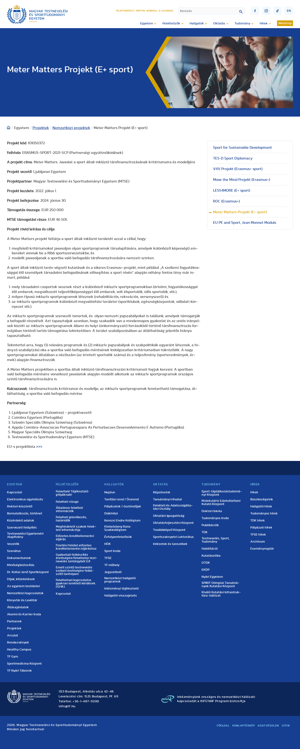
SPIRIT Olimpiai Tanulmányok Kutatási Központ (220, 584)
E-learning (166, 10)
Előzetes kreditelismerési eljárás (75, 537)
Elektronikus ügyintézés (25, 499)
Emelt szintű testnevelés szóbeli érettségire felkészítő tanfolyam (75, 571)
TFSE (108, 558)
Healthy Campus (19, 649)
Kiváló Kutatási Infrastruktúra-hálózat (221, 594)
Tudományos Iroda (215, 518)
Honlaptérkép (243, 725)
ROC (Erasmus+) (226, 201)
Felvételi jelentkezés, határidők (71, 519)
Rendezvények (18, 642)
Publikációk (210, 525)
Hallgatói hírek (261, 506)
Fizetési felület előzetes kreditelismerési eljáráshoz (76, 547)
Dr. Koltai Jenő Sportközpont (28, 572)
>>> (39, 447)
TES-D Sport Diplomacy (233, 158)
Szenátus (14, 551)
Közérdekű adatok (20, 520)
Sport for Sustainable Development (242, 147)
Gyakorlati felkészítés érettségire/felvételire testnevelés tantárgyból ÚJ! (76, 558)
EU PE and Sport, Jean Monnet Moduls (244, 222)
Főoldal (223, 725)
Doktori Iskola (212, 511)
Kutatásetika (211, 555)
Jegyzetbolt (113, 572)
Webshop (285, 23)
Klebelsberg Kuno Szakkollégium (117, 528)
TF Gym (12, 656)
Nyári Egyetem (212, 576)
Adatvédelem (268, 725)
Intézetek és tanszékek (170, 544)
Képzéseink (161, 492)
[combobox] (211, 11)
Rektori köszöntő (19, 506)
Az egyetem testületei (23, 586)
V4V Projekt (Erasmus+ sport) (237, 169)
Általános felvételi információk (69, 509)
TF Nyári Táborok (19, 670)
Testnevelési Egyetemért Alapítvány (25, 535)
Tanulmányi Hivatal (167, 499)
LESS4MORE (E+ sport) (231, 190)
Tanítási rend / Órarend (121, 499)
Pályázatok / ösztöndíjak (122, 506)
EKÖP (206, 569)
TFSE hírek (258, 534)
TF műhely (112, 565)
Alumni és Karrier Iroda (24, 614)
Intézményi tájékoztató (121, 588)
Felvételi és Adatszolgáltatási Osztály (173, 507)
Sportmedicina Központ (24, 663)
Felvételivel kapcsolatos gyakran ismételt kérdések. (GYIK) (76, 583)
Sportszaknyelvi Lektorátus (173, 537)
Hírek (254, 492)
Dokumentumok (19, 558)
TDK (205, 532)
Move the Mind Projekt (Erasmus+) (241, 180)
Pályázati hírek (261, 527)
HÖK (107, 544)
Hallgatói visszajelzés (120, 595)
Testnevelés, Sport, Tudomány (215, 540)
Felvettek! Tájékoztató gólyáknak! (72, 493)
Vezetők (13, 544)
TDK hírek (257, 520)
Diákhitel (111, 513)
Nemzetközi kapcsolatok (25, 593)
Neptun (140, 10)
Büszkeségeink (261, 499)
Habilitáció (210, 548)
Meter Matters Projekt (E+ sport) (240, 212)
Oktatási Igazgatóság (168, 515)
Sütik (286, 725)
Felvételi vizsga (67, 501)
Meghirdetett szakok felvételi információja (76, 528)
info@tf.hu (67, 706)
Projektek (41, 128)
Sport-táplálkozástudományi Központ (222, 493)
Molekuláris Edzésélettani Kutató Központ (221, 502)
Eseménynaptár (262, 548)
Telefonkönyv (125, 10)
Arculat (12, 635)
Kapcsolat (14, 492)
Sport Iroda (112, 551)
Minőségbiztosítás (20, 565)
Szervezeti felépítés (22, 527)
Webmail (152, 10)
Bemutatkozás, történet (24, 513)
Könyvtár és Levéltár (22, 600)
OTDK (206, 562)
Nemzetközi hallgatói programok (120, 580)
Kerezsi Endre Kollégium (122, 520)
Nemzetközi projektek (71, 128)
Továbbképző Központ (169, 530)
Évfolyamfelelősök (118, 537)
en (289, 10)
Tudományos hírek (264, 513)
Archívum (257, 541)
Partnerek (14, 621)
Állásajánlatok (18, 607)
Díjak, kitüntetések (21, 579)
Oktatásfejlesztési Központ (173, 523)
